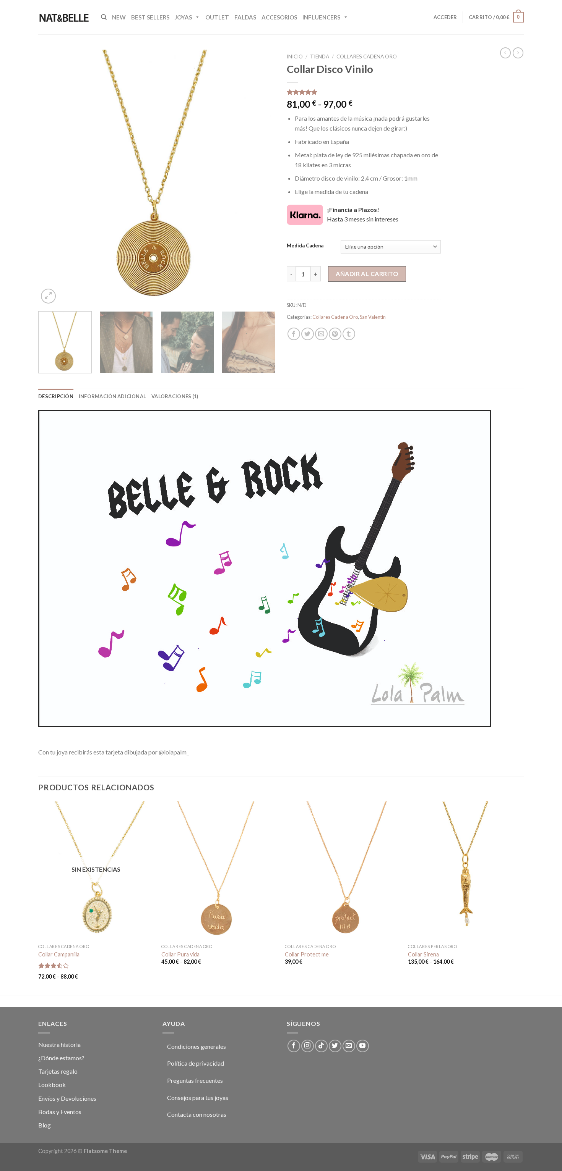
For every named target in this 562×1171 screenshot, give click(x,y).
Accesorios (279, 17)
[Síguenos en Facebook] (293, 1046)
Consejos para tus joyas (197, 1097)
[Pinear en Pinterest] (335, 334)
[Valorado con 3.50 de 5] (53, 965)
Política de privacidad (195, 1063)
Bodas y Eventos (59, 1111)
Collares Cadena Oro (366, 56)
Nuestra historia (59, 1044)
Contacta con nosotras (196, 1114)
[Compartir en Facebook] (293, 334)
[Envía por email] (321, 334)
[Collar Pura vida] (219, 870)
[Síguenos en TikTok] (321, 1046)
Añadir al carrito (367, 273)
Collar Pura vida (180, 954)
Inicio (295, 56)
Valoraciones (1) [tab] (174, 396)
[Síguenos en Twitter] (335, 1046)
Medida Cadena (305, 246)
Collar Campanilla (59, 954)
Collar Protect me (307, 954)
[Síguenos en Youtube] (362, 1046)
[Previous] (53, 177)
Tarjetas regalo (58, 1071)
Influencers (321, 17)
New (119, 17)
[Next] (261, 177)
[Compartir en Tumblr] (349, 334)
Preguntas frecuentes (195, 1080)
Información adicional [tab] (112, 396)
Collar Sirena (423, 954)
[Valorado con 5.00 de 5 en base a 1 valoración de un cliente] (364, 92)
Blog (44, 1125)
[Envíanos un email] (349, 1046)
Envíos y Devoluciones (67, 1098)
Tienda (319, 56)
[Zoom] (48, 296)
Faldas (245, 17)
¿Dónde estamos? (61, 1057)
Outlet (217, 17)
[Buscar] (104, 17)
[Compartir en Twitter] (307, 334)
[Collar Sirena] (466, 870)
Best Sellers (150, 17)
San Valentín (373, 317)
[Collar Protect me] (343, 870)
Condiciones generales (196, 1046)
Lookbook (52, 1084)
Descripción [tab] (55, 396)
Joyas (183, 17)
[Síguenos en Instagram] (307, 1046)
